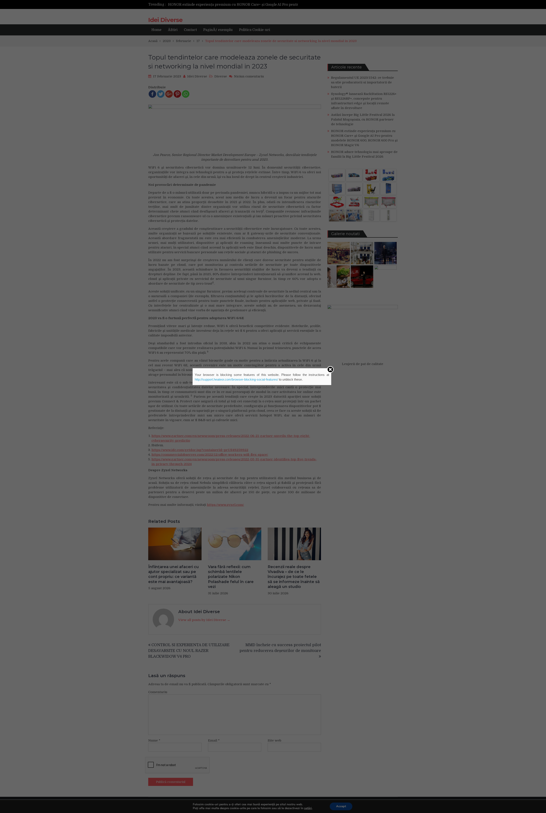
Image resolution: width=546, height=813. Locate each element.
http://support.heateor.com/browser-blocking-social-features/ (236, 379)
